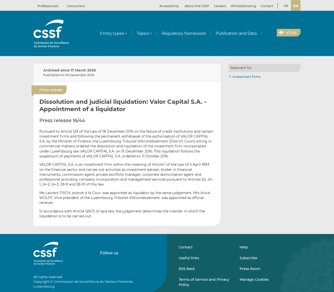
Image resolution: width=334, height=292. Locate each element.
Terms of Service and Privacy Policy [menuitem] (204, 282)
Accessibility (169, 6)
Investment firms (247, 77)
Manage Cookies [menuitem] (254, 279)
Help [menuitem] (244, 247)
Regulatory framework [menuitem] (184, 33)
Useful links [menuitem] (189, 258)
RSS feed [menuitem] (187, 269)
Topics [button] (143, 33)
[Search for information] (265, 33)
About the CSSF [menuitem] (197, 6)
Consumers (76, 6)
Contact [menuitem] (267, 6)
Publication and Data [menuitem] (236, 33)
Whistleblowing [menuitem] (243, 6)
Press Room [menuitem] (250, 269)
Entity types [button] (112, 33)
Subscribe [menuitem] (248, 258)
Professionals (47, 6)
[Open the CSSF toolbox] (271, 33)
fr (286, 6)
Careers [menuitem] (220, 6)
